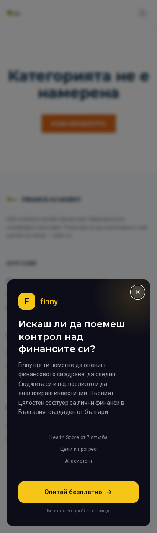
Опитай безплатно (73, 492)
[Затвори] (137, 292)
